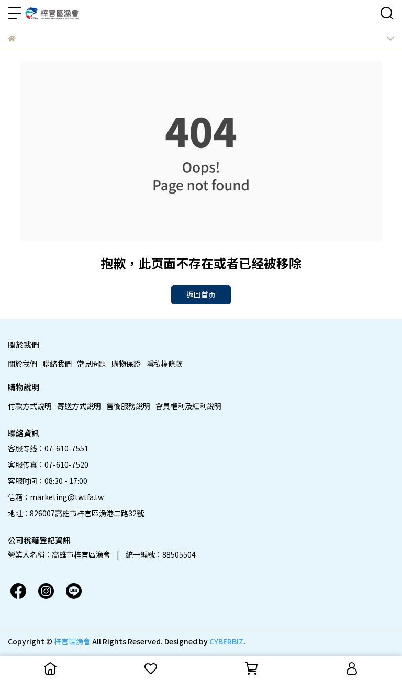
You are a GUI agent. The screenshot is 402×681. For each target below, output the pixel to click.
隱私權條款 (164, 363)
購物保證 (126, 363)
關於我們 (22, 363)
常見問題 (91, 363)
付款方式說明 (30, 406)
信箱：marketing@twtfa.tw (56, 497)
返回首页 (201, 294)
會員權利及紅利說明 (188, 406)
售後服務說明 (128, 406)
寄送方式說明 (79, 406)
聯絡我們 (57, 363)
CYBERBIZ (226, 641)
